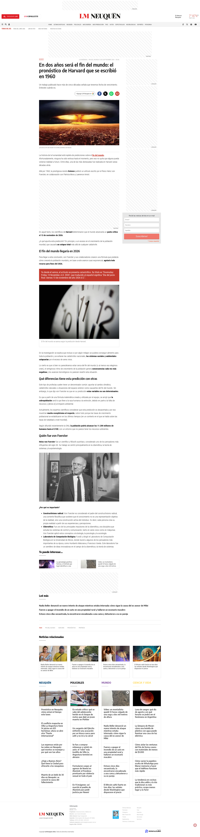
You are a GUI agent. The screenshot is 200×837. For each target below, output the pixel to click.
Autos (112, 24)
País (106, 24)
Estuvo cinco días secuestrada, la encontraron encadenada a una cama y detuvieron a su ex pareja (83, 614)
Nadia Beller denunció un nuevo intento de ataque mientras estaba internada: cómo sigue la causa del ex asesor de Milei (93, 605)
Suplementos (125, 819)
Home (50, 24)
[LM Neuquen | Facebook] (183, 24)
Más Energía (87, 24)
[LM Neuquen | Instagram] (191, 24)
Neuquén (69, 24)
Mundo (41, 59)
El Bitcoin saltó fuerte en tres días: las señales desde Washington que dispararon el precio (146, 667)
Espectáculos (120, 24)
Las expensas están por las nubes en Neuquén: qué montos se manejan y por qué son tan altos (52, 748)
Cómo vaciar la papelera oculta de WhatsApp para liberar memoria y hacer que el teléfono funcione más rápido (146, 766)
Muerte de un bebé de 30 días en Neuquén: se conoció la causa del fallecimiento (52, 778)
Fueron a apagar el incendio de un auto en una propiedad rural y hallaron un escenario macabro (82, 609)
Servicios (139, 819)
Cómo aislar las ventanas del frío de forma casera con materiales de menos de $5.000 (146, 748)
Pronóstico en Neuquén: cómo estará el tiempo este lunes (52, 712)
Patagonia (148, 24)
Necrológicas (131, 24)
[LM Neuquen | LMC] (31, 16)
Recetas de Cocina (55, 28)
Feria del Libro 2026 (19, 28)
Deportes (140, 24)
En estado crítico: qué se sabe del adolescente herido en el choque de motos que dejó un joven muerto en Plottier (83, 714)
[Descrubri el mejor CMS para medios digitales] (153, 833)
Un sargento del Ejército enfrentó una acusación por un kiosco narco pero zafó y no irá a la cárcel (83, 732)
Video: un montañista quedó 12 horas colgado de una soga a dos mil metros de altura (107, 565)
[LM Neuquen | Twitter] (187, 24)
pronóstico (71, 628)
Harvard (61, 628)
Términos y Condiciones (128, 821)
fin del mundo (94, 60)
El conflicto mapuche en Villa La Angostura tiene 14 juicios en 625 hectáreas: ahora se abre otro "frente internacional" (52, 729)
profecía (82, 628)
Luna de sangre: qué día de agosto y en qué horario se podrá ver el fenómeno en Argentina (145, 713)
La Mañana (83, 60)
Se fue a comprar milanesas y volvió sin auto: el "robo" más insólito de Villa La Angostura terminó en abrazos (82, 750)
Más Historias (42, 28)
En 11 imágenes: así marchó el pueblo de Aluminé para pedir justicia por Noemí (81, 788)
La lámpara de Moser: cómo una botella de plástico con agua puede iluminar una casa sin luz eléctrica (146, 730)
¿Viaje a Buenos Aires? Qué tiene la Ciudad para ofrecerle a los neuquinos (52, 763)
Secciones (139, 817)
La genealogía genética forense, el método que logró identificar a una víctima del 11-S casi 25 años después (65, 566)
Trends (124, 817)
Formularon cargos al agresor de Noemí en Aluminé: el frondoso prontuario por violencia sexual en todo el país (83, 771)
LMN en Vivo (31, 28)
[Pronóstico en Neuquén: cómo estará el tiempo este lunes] (53, 698)
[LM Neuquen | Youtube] (195, 24)
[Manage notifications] (195, 825)
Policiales (77, 24)
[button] (2, 24)
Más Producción (98, 24)
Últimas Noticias (59, 24)
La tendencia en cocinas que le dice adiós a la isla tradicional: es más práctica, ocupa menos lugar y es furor (146, 784)
